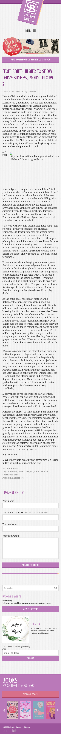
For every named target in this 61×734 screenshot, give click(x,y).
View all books (30, 694)
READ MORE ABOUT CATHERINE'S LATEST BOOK (30, 59)
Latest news (18, 478)
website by (6, 731)
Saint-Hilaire (41, 471)
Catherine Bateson (30, 13)
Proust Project (26, 471)
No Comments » (10, 468)
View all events (30, 609)
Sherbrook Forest (11, 475)
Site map (27, 727)
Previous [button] (5, 710)
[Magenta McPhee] (52, 710)
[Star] (25, 710)
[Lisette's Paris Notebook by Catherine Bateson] (30, 47)
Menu (28, 30)
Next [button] (57, 710)
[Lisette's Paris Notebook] (12, 710)
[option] (12, 710)
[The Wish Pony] (38, 710)
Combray (12, 471)
